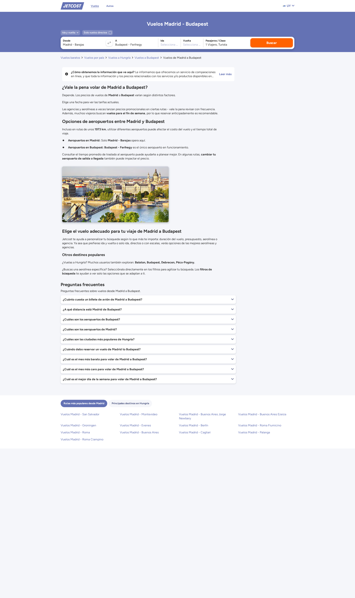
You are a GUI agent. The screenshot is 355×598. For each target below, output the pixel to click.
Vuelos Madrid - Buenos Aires (139, 432)
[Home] (72, 5)
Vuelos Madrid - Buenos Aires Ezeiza (262, 414)
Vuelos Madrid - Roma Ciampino (82, 439)
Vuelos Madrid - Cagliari (195, 432)
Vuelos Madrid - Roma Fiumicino (259, 425)
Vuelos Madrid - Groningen (78, 425)
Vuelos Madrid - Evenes (135, 425)
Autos (110, 6)
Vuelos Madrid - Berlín (193, 425)
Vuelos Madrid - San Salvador (80, 414)
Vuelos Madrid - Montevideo (138, 414)
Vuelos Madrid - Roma (75, 432)
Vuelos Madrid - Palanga (254, 432)
